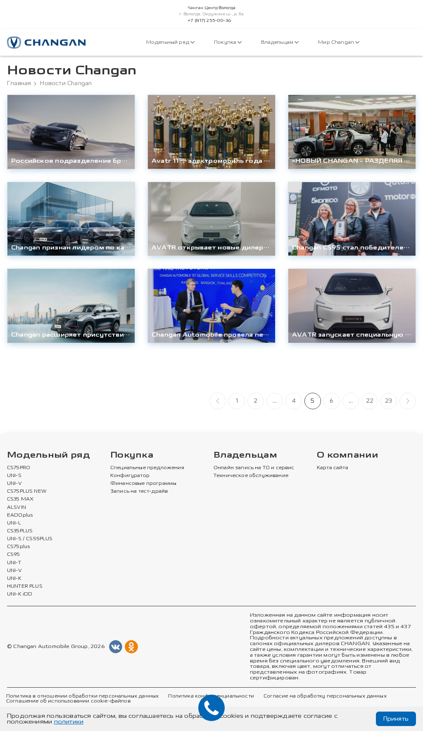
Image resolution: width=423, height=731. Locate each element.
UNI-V (14, 483)
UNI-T (14, 562)
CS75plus (18, 546)
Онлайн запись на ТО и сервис (254, 467)
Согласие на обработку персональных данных (325, 696)
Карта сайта (332, 467)
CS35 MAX (20, 499)
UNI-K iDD (20, 594)
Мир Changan (336, 42)
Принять (396, 719)
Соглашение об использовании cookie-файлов (68, 701)
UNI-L (14, 523)
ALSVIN (16, 507)
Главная (19, 83)
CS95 (13, 554)
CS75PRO (18, 467)
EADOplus (20, 515)
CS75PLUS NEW (27, 491)
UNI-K (14, 578)
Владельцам (278, 42)
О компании (347, 455)
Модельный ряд (168, 42)
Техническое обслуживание (251, 475)
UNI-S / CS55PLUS (30, 538)
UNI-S (14, 475)
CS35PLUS (20, 531)
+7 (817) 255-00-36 (209, 20)
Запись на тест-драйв (139, 491)
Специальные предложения (147, 467)
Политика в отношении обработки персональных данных (82, 696)
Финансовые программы (143, 483)
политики (69, 721)
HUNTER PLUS (25, 586)
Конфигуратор (130, 475)
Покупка (226, 42)
